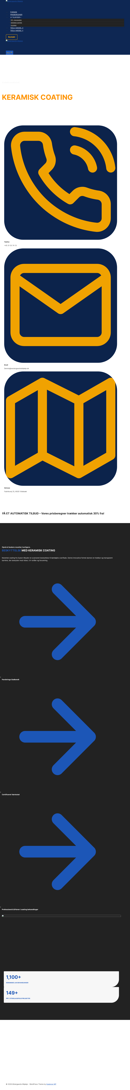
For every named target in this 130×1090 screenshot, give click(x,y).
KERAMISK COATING (16, 22)
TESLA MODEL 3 (16, 28)
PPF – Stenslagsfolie (16, 20)
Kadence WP (51, 1084)
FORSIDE (13, 12)
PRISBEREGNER (16, 15)
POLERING (13, 25)
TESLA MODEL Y (16, 31)
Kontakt (11, 37)
